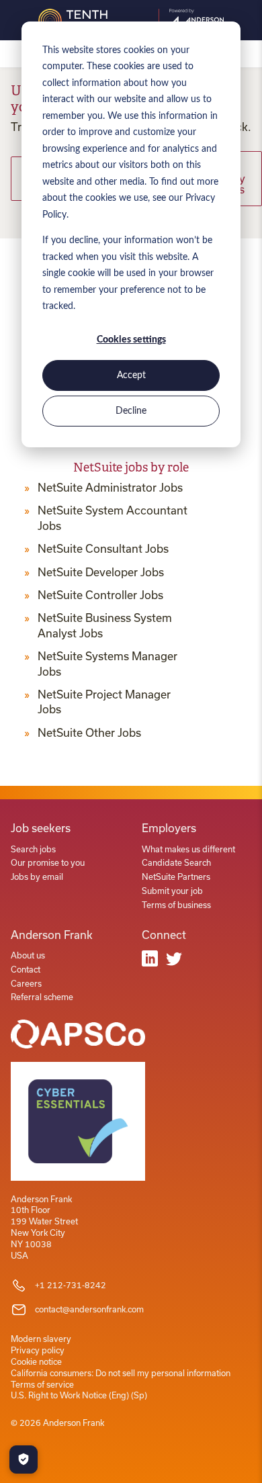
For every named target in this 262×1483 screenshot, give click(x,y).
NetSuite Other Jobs (89, 733)
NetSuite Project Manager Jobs (104, 701)
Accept (131, 375)
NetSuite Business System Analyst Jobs (105, 625)
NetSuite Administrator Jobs (110, 488)
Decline (131, 411)
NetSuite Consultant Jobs (103, 549)
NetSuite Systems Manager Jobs (107, 663)
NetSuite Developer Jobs (101, 572)
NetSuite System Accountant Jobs (112, 517)
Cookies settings (131, 340)
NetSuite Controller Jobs (100, 595)
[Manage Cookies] (23, 1459)
